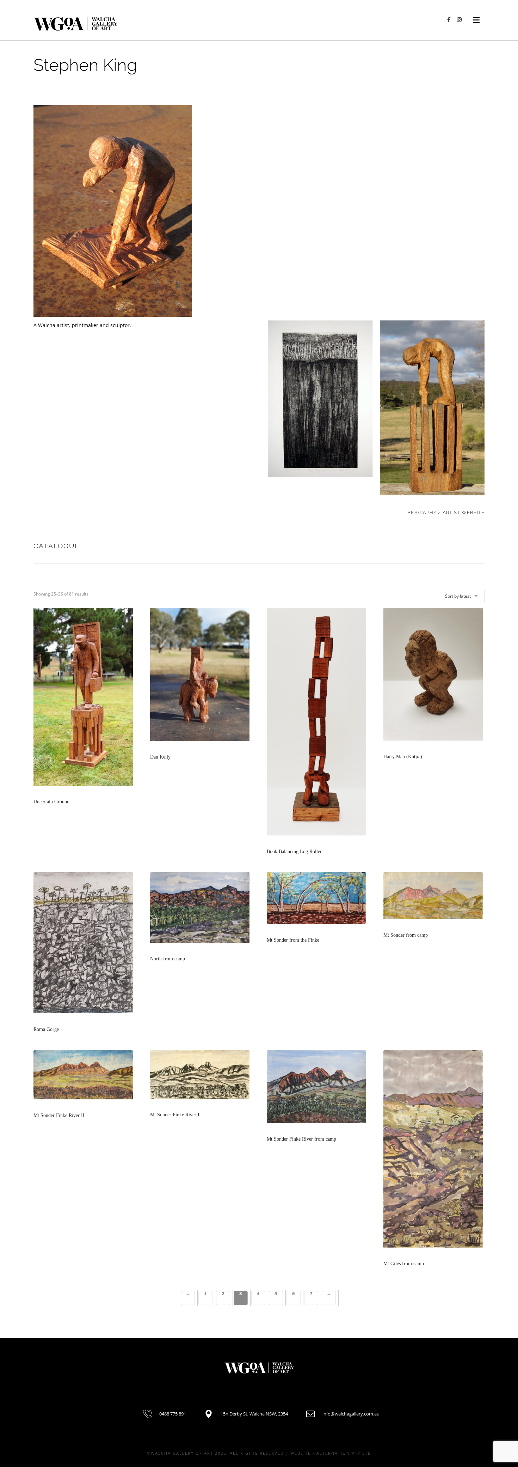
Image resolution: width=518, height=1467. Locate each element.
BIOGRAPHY (422, 512)
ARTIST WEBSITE (464, 512)
